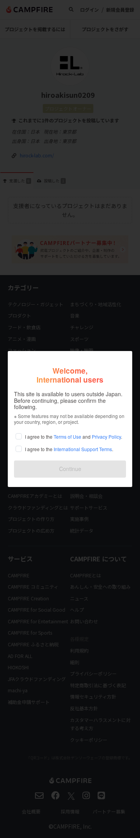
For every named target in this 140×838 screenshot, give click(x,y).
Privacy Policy (106, 436)
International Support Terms (83, 449)
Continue (70, 469)
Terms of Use (67, 436)
